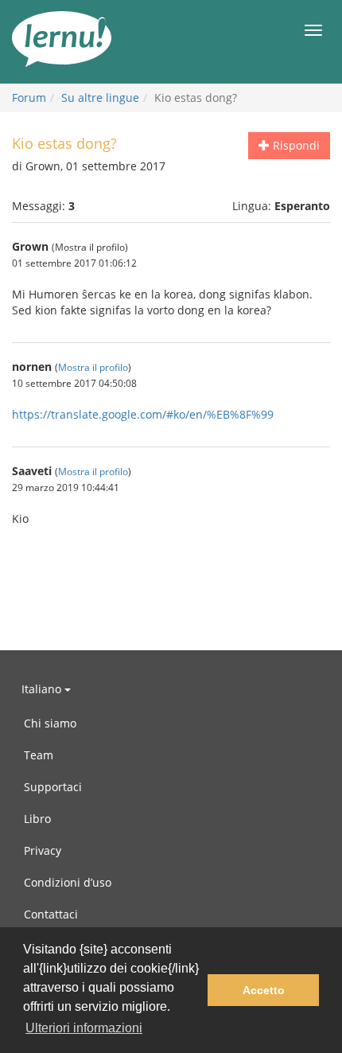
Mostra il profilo (93, 367)
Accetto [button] (264, 990)
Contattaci (51, 914)
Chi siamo (50, 723)
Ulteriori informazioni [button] (83, 1028)
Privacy (42, 850)
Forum (29, 97)
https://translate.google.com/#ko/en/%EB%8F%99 (143, 414)
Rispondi (295, 145)
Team (38, 754)
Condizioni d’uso (67, 882)
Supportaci (53, 786)
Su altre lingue (100, 97)
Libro (37, 818)
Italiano (42, 688)
